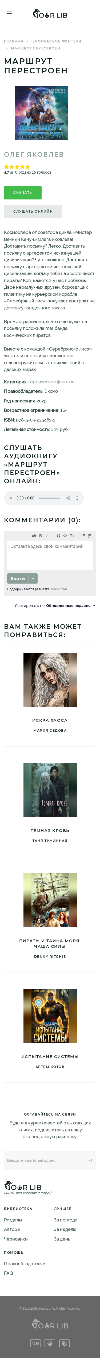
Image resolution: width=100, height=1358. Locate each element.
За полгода (65, 1220)
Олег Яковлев (34, 154)
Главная (13, 41)
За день (62, 1239)
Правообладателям (24, 1263)
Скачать (22, 193)
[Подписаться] (89, 1160)
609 (55, 429)
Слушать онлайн (33, 211)
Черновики (16, 1239)
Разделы (13, 1220)
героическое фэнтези (56, 41)
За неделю (65, 1229)
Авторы (12, 1229)
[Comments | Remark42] (50, 571)
